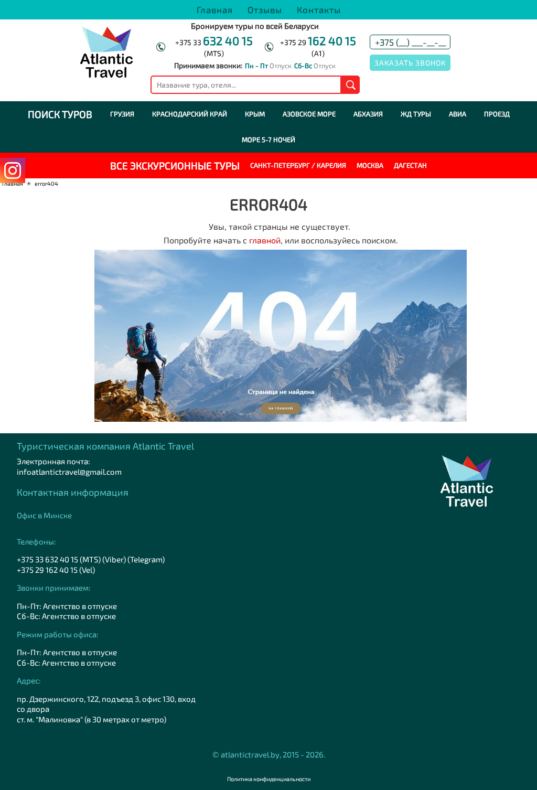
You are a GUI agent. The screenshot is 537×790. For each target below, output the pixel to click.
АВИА (457, 114)
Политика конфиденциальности (268, 778)
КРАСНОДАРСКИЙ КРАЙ (189, 114)
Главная (215, 9)
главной (265, 240)
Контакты (319, 9)
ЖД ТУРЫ (416, 114)
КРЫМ (255, 114)
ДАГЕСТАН (410, 165)
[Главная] (106, 75)
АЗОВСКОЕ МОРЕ (309, 114)
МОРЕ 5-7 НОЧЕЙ (268, 139)
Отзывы (265, 9)
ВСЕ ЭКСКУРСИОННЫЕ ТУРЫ (175, 165)
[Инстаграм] (12, 170)
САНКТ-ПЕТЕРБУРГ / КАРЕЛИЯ (298, 165)
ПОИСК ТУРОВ (60, 114)
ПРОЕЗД (497, 114)
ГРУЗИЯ (122, 114)
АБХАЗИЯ (368, 114)
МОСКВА (370, 165)
